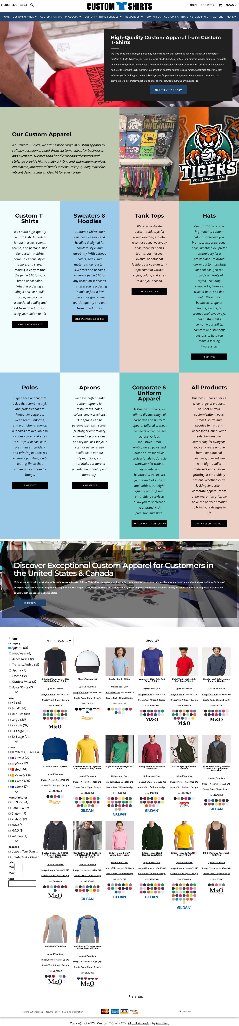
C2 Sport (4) (19, 802)
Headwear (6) (21, 653)
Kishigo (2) (19, 819)
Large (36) (18, 719)
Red (17, 769)
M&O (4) (17, 825)
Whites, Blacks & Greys (31, 752)
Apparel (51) (19, 648)
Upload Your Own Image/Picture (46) (26, 851)
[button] (25, 16)
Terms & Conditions (33, 1012)
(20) (23, 758)
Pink (18, 764)
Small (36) (18, 708)
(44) (21, 769)
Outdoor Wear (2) (24, 682)
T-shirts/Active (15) (25, 664)
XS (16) (16, 703)
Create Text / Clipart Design (55, 700)
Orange (20, 775)
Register (207, 5)
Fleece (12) (19, 676)
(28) (22, 781)
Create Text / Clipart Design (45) (26, 857)
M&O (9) (17, 830)
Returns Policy (53, 1012)
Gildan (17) (18, 813)
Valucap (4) (19, 836)
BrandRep (162, 1023)
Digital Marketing (139, 1023)
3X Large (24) (20, 737)
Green (19, 781)
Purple (19, 758)
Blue (18, 787)
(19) (23, 775)
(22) (21, 763)
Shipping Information (72, 1012)
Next (140, 996)
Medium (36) (20, 714)
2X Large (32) (20, 731)
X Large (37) (19, 725)
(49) (28, 752)
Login (192, 5)
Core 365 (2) (20, 808)
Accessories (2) (23, 659)
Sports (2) (19, 670)
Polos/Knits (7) (22, 687)
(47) (21, 787)
